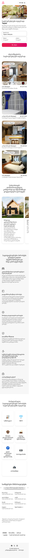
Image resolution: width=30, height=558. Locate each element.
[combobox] (14, 34)
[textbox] (8, 40)
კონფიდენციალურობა (11, 550)
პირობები (21, 550)
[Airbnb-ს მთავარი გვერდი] (3, 2)
